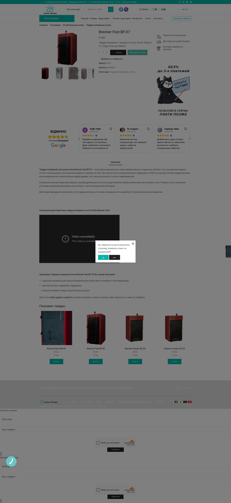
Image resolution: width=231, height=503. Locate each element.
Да (103, 257)
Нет (114, 257)
